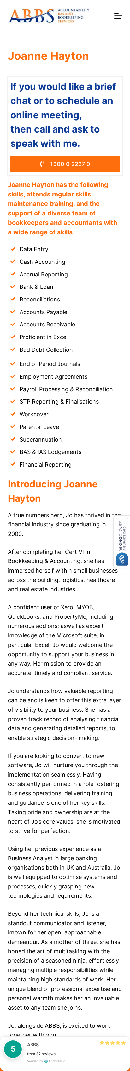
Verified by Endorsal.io (46, 1061)
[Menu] (118, 16)
